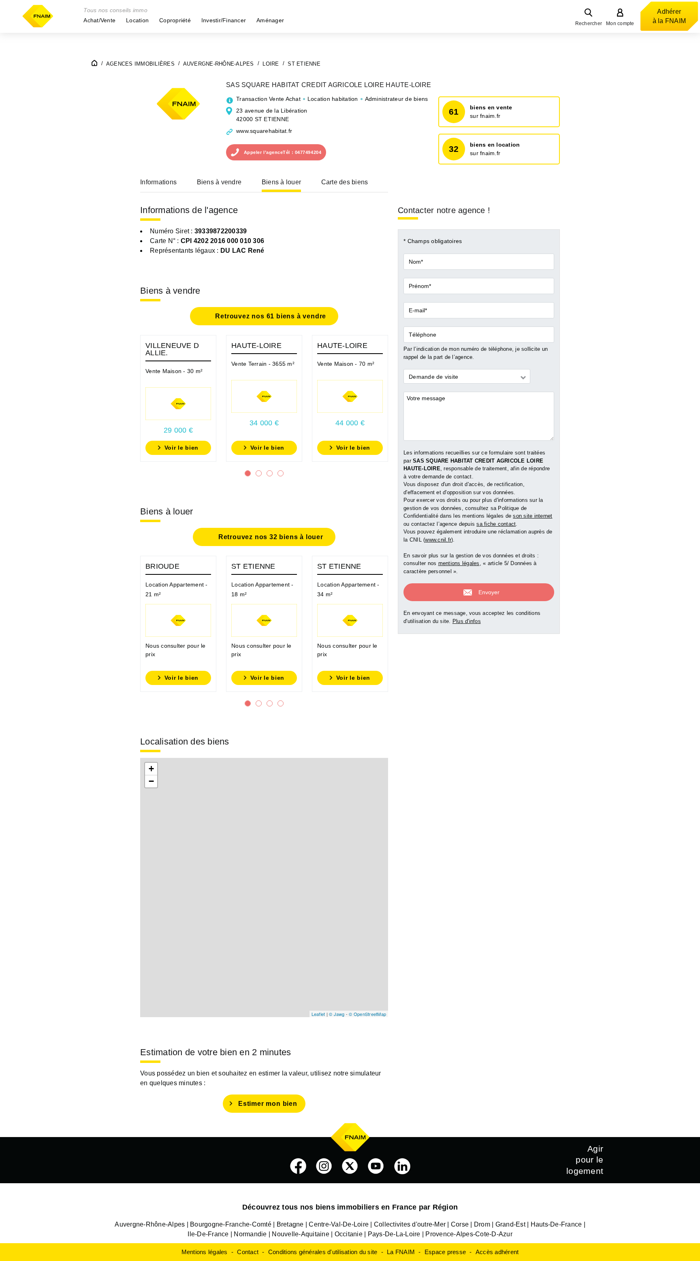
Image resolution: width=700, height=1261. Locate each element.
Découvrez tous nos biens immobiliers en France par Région (350, 1207)
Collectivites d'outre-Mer (410, 1224)
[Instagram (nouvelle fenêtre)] (324, 1166)
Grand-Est (510, 1224)
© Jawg (337, 1014)
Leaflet (318, 1014)
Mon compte (620, 23)
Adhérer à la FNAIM (669, 16)
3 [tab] (270, 473)
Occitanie (349, 1234)
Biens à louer (281, 182)
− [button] (151, 781)
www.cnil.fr (438, 540)
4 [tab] (280, 473)
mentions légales (459, 563)
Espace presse (445, 1251)
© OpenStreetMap (367, 1014)
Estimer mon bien (267, 1103)
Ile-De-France (208, 1234)
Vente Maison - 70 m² (345, 364)
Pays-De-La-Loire (394, 1234)
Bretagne (290, 1224)
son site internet (532, 516)
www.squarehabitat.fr (264, 131)
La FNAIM (401, 1251)
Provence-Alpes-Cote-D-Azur (468, 1234)
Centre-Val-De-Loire (339, 1224)
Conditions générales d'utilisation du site (323, 1251)
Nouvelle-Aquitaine (300, 1234)
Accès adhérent (497, 1251)
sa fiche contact (496, 524)
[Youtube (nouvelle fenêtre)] (376, 1166)
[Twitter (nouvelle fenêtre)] (350, 1166)
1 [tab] (248, 473)
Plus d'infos (466, 621)
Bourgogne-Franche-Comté (230, 1224)
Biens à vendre (219, 182)
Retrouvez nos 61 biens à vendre (270, 316)
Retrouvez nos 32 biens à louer (269, 536)
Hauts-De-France (556, 1224)
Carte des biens (344, 182)
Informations (158, 182)
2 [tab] (259, 473)
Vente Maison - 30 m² (174, 371)
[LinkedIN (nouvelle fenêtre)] (402, 1166)
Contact (247, 1251)
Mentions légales (204, 1251)
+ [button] (151, 769)
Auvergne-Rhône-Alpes (150, 1224)
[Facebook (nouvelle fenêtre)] (298, 1166)
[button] (99, 20)
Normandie (250, 1234)
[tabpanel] (178, 398)
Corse (460, 1224)
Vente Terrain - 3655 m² (263, 364)
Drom (482, 1224)
